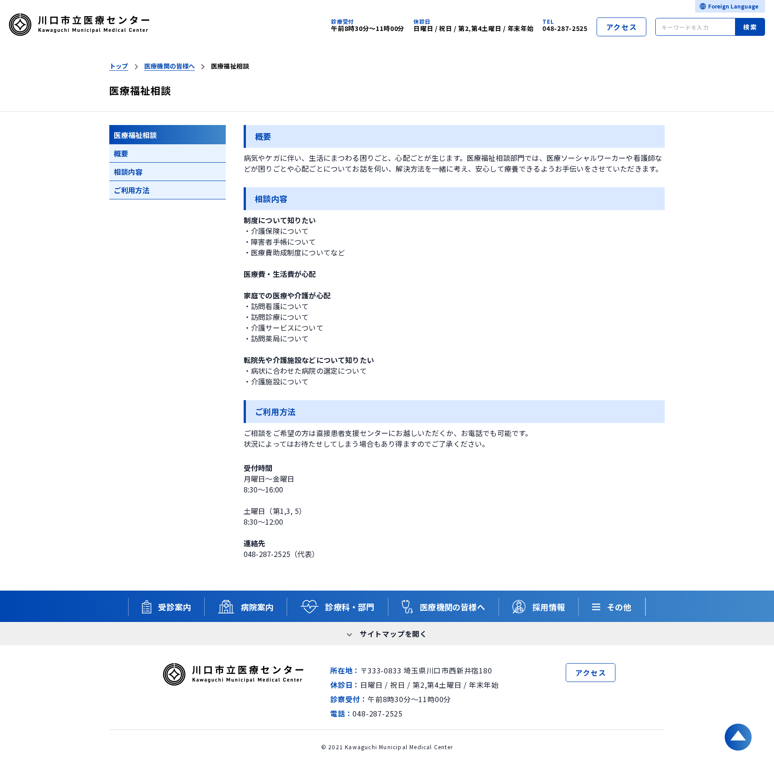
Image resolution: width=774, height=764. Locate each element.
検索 (750, 26)
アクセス (621, 27)
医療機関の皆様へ (169, 65)
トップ (118, 65)
